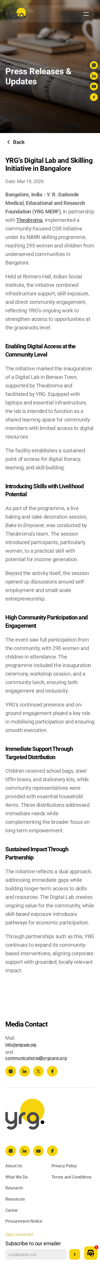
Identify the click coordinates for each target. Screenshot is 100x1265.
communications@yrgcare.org (36, 1058)
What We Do (16, 1177)
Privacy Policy (64, 1165)
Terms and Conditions (71, 1177)
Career (11, 1210)
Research (14, 1187)
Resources (15, 1199)
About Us (13, 1165)
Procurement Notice (23, 1221)
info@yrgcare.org (20, 1044)
